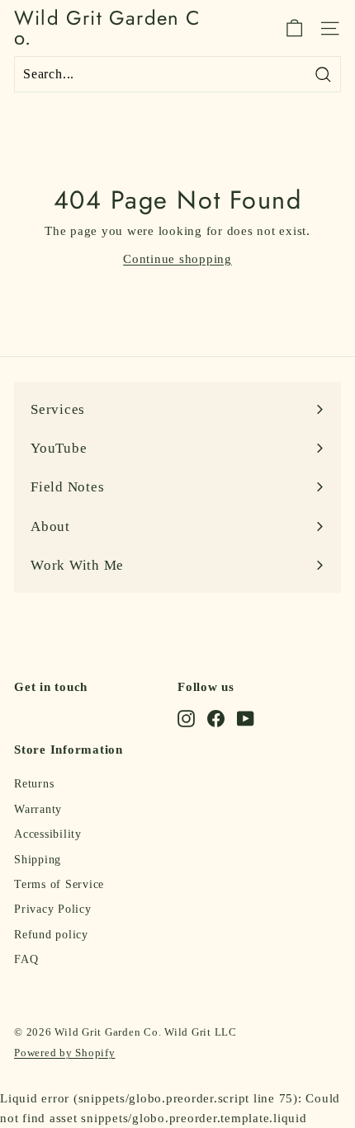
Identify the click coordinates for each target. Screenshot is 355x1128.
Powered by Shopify (65, 1052)
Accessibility (48, 834)
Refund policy (51, 934)
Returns (34, 784)
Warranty (38, 809)
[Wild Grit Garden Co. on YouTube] (245, 718)
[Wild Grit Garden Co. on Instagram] (186, 718)
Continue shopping (177, 259)
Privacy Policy (53, 909)
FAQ (26, 959)
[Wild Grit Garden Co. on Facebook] (216, 718)
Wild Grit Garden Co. (107, 28)
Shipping (37, 859)
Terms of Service (59, 884)
